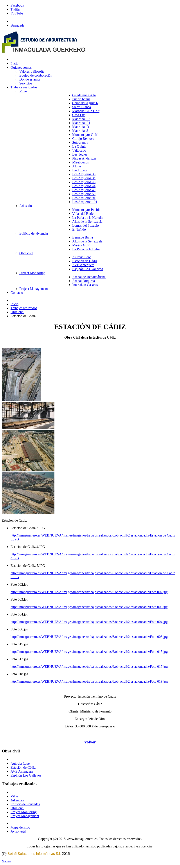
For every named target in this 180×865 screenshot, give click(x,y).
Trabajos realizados (24, 308)
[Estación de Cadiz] (21, 400)
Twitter (15, 9)
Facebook (17, 5)
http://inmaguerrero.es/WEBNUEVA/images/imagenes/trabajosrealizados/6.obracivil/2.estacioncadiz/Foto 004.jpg (89, 622)
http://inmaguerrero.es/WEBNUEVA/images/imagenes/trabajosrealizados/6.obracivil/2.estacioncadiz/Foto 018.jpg (89, 681)
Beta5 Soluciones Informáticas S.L (34, 854)
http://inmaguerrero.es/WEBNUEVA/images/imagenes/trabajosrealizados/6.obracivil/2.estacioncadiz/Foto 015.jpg (89, 651)
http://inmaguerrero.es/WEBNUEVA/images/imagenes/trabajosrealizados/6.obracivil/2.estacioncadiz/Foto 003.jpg (89, 607)
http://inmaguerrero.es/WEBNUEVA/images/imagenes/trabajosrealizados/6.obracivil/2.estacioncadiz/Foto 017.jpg (89, 666)
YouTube (17, 13)
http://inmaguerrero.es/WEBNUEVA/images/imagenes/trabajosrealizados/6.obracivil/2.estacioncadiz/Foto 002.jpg (89, 592)
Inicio (14, 304)
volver (90, 742)
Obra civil (17, 312)
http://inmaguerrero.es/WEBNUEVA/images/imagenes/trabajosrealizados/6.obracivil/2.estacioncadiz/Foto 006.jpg (89, 637)
